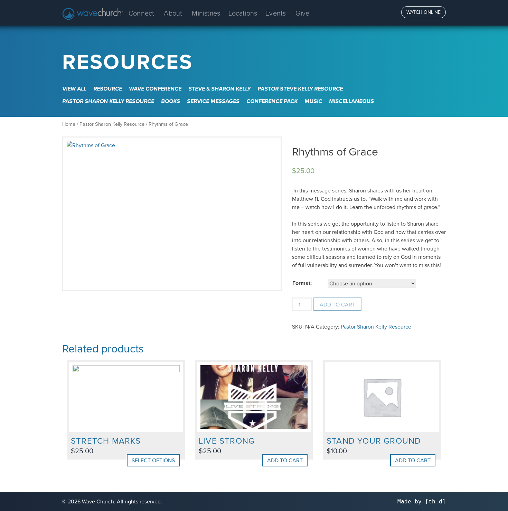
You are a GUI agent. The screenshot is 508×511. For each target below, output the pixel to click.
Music (313, 101)
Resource (107, 89)
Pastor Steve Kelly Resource (300, 89)
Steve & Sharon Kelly (219, 89)
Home (68, 123)
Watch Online (423, 12)
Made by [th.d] (421, 501)
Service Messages (213, 101)
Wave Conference (155, 89)
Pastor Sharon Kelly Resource (108, 101)
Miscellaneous (351, 101)
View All (74, 89)
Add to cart (337, 304)
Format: (302, 283)
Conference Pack (272, 101)
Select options (153, 460)
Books (170, 101)
